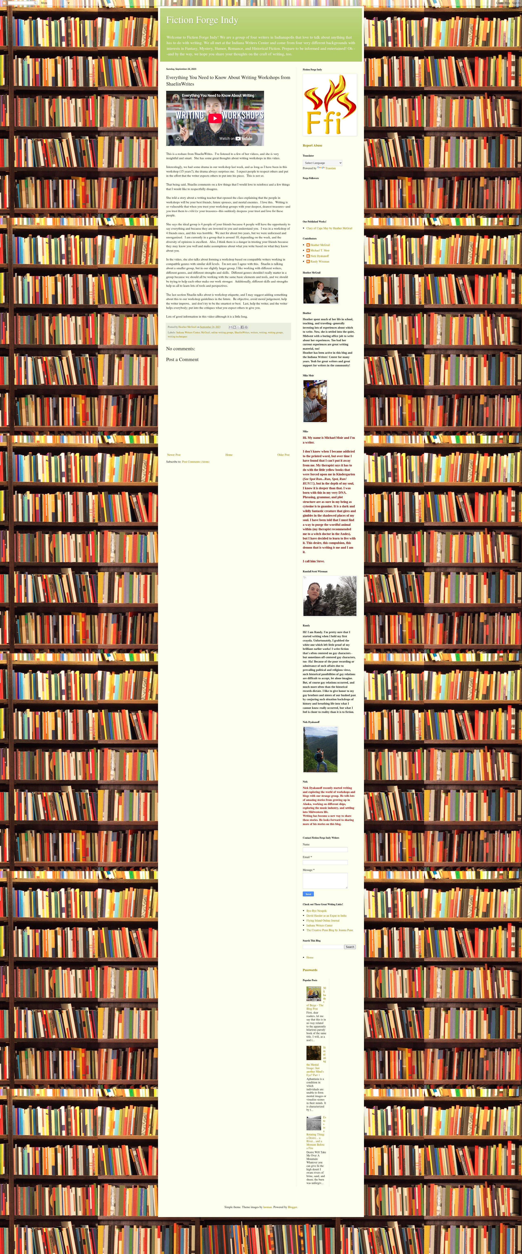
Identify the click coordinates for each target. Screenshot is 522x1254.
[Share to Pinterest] (246, 327)
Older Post (283, 455)
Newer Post (173, 455)
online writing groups (222, 332)
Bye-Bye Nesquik (316, 911)
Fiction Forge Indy (202, 19)
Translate (330, 168)
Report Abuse (312, 145)
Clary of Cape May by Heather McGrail (329, 228)
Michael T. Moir (320, 250)
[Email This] (231, 327)
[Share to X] (238, 327)
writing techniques (177, 336)
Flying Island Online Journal (323, 920)
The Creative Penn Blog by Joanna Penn (329, 930)
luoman (267, 1207)
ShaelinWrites (241, 332)
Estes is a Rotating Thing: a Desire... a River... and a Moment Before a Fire (316, 1132)
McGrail (205, 332)
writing (263, 332)
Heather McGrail (320, 245)
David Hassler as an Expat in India (326, 915)
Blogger (292, 1207)
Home (229, 455)
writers (254, 332)
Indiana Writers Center (188, 332)
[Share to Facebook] (242, 327)
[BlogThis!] (234, 327)
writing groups (275, 332)
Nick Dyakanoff (320, 256)
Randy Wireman (320, 261)
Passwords (310, 969)
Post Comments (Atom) (195, 462)
